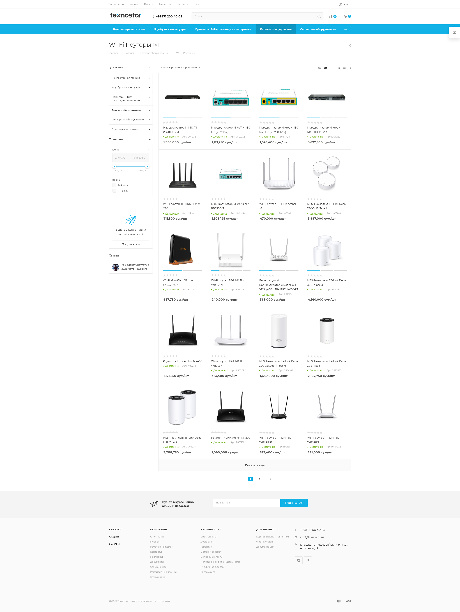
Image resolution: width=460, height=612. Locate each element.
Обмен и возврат (211, 551)
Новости (155, 541)
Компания (158, 529)
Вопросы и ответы (211, 556)
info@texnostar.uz (312, 537)
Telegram (308, 560)
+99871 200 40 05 (169, 16)
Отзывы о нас (158, 566)
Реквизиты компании (163, 571)
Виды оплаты (209, 536)
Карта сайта (208, 571)
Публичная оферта (212, 566)
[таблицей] (350, 68)
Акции (114, 536)
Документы (157, 561)
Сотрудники (157, 576)
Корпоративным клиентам (272, 536)
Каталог (115, 529)
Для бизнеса (266, 529)
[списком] (344, 68)
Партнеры (156, 556)
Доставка (206, 541)
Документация (265, 546)
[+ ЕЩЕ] (345, 29)
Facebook (299, 560)
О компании (157, 536)
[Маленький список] (319, 68)
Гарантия (206, 546)
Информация (211, 529)
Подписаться (294, 502)
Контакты (156, 551)
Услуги (114, 543)
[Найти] (319, 16)
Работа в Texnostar (161, 546)
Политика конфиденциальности (220, 561)
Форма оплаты (265, 541)
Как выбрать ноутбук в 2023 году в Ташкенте (135, 266)
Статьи (114, 255)
